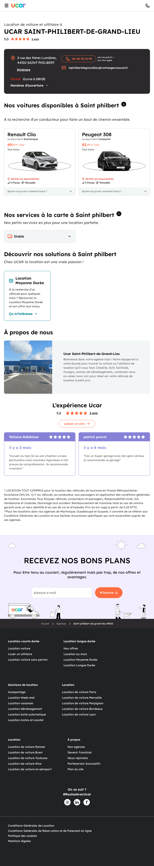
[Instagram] (67, 802)
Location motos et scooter (26, 720)
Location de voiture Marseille (82, 697)
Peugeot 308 (96, 134)
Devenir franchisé (79, 752)
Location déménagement (25, 709)
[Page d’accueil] (18, 5)
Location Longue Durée (79, 665)
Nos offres (71, 648)
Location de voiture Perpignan (82, 703)
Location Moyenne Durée (80, 659)
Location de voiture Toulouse (27, 758)
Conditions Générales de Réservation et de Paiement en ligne (50, 831)
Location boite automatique (27, 714)
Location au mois (75, 654)
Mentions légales (19, 841)
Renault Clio (21, 134)
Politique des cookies (22, 836)
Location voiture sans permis (28, 659)
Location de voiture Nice (24, 763)
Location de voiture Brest (25, 752)
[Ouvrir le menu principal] (5, 5)
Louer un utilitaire (20, 654)
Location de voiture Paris (79, 692)
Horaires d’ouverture (26, 85)
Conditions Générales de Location (31, 825)
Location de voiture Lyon (79, 714)
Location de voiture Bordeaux (82, 709)
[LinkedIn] (77, 802)
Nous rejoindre (78, 758)
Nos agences (76, 747)
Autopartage (16, 692)
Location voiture (19, 648)
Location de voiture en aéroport (30, 769)
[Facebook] (86, 802)
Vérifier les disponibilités (25, 178)
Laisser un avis (74, 424)
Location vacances (20, 703)
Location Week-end (21, 697)
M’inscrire (106, 592)
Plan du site (75, 769)
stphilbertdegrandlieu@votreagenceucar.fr (98, 68)
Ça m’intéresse (20, 314)
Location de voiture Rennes (26, 747)
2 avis (35, 39)
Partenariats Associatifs (84, 763)
